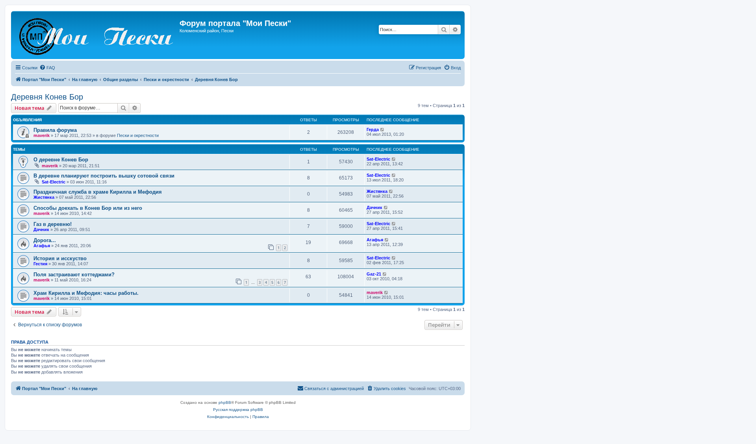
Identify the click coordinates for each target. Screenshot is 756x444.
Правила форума (55, 130)
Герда (373, 129)
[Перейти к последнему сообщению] (382, 129)
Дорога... (44, 240)
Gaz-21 (374, 274)
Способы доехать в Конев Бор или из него (87, 208)
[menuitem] (47, 67)
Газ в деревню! (52, 224)
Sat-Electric (378, 159)
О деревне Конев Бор (60, 160)
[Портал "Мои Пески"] (96, 35)
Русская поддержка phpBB (238, 409)
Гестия (40, 263)
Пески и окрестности (138, 135)
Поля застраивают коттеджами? (74, 275)
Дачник (374, 207)
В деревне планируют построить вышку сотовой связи (103, 176)
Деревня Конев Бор (47, 96)
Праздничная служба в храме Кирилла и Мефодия (97, 192)
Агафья (41, 245)
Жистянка (43, 197)
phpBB (225, 402)
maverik (41, 135)
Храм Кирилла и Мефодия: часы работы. (86, 293)
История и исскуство (60, 258)
